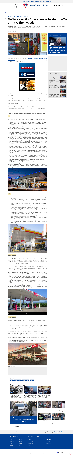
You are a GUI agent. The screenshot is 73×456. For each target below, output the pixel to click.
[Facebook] (6, 13)
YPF (11, 380)
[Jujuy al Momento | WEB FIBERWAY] (57, 432)
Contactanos (48, 443)
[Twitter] (6, 15)
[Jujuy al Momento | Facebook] (52, 5)
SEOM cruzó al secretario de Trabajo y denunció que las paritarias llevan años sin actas (58, 422)
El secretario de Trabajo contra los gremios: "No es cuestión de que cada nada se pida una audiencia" (54, 77)
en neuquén (41, 418)
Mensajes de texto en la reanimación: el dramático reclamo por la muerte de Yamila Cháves (54, 91)
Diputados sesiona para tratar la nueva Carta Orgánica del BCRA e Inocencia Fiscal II (44, 397)
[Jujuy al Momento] (17, 432)
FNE (50, 1)
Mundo (40, 1)
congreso (40, 392)
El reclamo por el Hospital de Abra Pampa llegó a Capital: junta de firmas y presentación (54, 96)
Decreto (12, 392)
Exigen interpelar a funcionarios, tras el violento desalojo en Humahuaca (54, 86)
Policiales (37, 1)
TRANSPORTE (30, 441)
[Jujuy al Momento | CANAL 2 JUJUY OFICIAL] (52, 432)
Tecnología (21, 447)
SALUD (29, 445)
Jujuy (11, 439)
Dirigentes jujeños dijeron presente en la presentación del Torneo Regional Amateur (44, 422)
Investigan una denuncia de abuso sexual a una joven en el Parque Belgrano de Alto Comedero (54, 82)
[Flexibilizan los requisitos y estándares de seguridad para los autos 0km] (16, 393)
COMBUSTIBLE (26, 380)
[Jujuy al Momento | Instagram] (56, 5)
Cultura (47, 1)
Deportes (32, 1)
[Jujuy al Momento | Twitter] (54, 5)
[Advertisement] (27, 370)
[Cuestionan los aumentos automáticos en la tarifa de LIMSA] (23, 408)
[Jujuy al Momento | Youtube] (59, 5)
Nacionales (12, 441)
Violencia (54, 406)
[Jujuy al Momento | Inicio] (62, 436)
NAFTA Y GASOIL (17, 380)
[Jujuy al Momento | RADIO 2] (59, 432)
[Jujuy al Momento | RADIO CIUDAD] (61, 432)
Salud (44, 1)
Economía (28, 1)
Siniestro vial (41, 406)
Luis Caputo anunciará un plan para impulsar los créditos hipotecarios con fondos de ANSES (57, 49)
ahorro (32, 380)
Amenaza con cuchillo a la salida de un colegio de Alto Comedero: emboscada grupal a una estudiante (58, 410)
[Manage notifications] (70, 454)
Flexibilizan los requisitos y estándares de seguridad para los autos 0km (16, 397)
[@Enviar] (6, 18)
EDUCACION (30, 439)
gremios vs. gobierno (56, 418)
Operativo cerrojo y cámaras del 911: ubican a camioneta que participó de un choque (44, 410)
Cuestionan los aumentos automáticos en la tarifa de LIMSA (23, 420)
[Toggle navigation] (10, 5)
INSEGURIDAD (30, 443)
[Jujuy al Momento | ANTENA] (54, 432)
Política (23, 1)
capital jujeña (23, 413)
